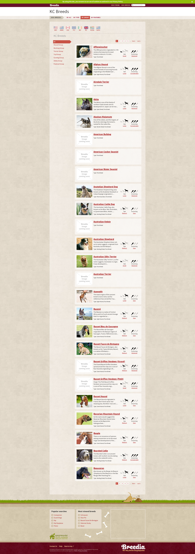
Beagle (97, 433)
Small (124, 56)
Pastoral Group (59, 64)
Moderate (134, 56)
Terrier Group (58, 51)
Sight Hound (100, 74)
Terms (75, 551)
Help (60, 546)
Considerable (134, 73)
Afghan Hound (101, 64)
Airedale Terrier (101, 82)
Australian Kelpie (102, 221)
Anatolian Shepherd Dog (106, 186)
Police (56, 526)
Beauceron (99, 468)
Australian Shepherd (104, 239)
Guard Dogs (58, 518)
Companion (58, 515)
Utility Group (58, 61)
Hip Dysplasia (58, 523)
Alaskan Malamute (103, 116)
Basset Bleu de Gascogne (106, 326)
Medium (124, 213)
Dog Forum (115, 5)
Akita (96, 99)
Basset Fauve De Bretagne (89, 520)
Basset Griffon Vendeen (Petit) (109, 379)
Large (124, 73)
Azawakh (98, 291)
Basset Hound (100, 396)
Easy (134, 213)
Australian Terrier (102, 274)
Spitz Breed (100, 109)
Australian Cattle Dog (104, 204)
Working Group (59, 48)
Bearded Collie (101, 450)
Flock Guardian (101, 197)
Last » (139, 41)
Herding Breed (101, 214)
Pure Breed (100, 57)
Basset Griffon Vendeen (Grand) (109, 361)
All (54, 42)
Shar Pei (83, 518)
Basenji (97, 309)
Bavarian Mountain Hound (107, 414)
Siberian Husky (86, 523)
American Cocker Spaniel (106, 151)
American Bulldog (102, 134)
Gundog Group (59, 58)
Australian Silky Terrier (105, 256)
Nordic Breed (100, 127)
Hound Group (58, 45)
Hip (55, 520)
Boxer (82, 526)
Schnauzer (84, 515)
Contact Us (53, 546)
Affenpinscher (101, 47)
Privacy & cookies (82, 551)
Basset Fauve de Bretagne (106, 344)
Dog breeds (125, 5)
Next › (133, 41)
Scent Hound (100, 336)
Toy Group (57, 54)
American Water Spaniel (105, 169)
